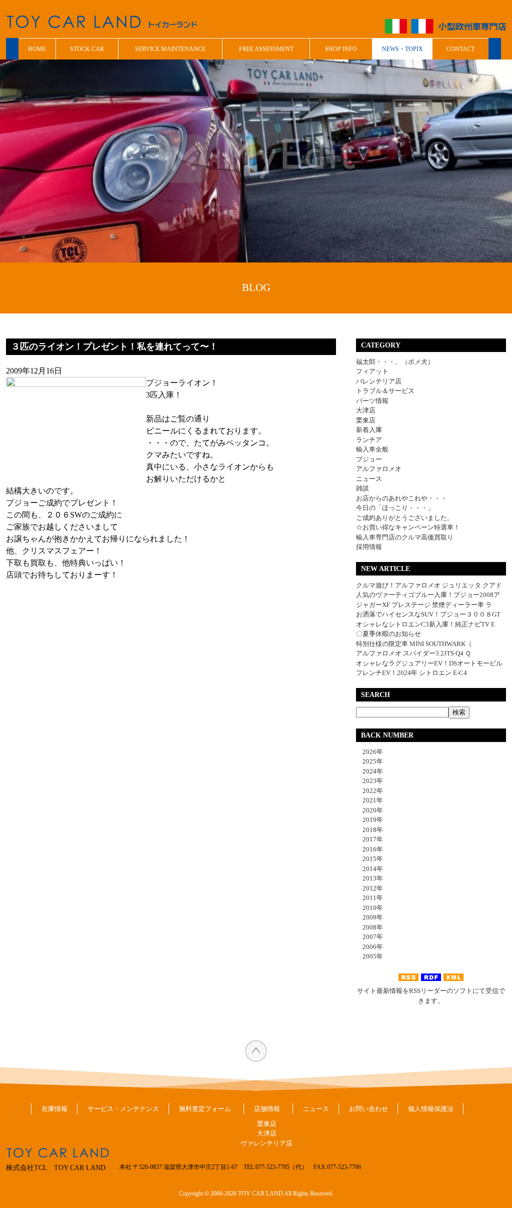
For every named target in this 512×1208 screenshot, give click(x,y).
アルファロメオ (379, 468)
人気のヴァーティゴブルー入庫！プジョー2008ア (428, 594)
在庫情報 (55, 1108)
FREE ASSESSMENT (266, 49)
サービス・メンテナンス (123, 1108)
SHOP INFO (341, 49)
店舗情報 (267, 1108)
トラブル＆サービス (385, 390)
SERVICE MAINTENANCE (170, 49)
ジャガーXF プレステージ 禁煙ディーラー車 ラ (424, 604)
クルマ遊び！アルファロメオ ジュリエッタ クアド (429, 585)
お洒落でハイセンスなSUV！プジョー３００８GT (428, 614)
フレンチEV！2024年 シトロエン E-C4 (411, 672)
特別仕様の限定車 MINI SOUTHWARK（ (414, 644)
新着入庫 (369, 430)
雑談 (362, 488)
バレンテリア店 (379, 381)
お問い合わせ (368, 1108)
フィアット (372, 371)
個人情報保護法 (431, 1108)
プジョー (369, 459)
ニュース (369, 478)
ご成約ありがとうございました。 (405, 518)
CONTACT (460, 49)
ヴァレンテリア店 (266, 1143)
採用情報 (369, 546)
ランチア (369, 440)
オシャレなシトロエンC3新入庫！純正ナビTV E (425, 624)
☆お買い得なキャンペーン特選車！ (408, 527)
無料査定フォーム (205, 1108)
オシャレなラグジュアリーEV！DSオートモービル (429, 663)
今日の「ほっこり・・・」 (395, 508)
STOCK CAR (87, 49)
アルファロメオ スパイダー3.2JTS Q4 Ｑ (413, 653)
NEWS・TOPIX (402, 49)
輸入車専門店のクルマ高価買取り (405, 537)
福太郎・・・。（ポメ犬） (395, 362)
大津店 (366, 410)
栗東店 (366, 420)
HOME (37, 49)
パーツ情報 (372, 400)
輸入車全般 (372, 449)
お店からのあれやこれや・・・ (401, 498)
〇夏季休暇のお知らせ (388, 634)
